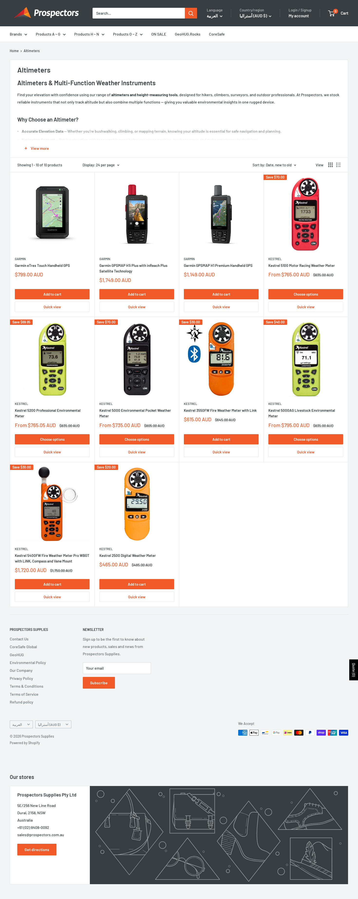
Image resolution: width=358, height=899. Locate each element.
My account (299, 15)
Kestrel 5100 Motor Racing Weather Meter (301, 265)
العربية (17, 724)
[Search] (191, 13)
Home (14, 51)
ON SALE (158, 34)
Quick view (52, 307)
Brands (16, 34)
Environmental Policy (28, 662)
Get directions (37, 849)
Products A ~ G (48, 34)
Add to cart (52, 294)
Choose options (306, 294)
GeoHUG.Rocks (187, 34)
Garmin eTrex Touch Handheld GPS (42, 265)
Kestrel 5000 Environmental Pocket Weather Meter (135, 413)
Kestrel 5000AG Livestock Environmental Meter (301, 413)
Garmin (20, 259)
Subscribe (99, 682)
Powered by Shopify (25, 743)
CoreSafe (217, 34)
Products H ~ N (86, 34)
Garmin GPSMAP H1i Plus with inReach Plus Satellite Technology (133, 268)
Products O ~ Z (125, 34)
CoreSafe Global (23, 646)
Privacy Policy (21, 678)
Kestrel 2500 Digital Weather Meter (127, 555)
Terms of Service (24, 694)
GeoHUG (17, 654)
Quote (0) (354, 670)
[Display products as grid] (330, 165)
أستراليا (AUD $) (49, 724)
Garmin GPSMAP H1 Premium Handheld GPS (218, 265)
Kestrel (275, 259)
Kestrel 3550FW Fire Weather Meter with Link (220, 410)
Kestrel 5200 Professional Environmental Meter (48, 413)
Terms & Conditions (26, 686)
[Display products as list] (338, 165)
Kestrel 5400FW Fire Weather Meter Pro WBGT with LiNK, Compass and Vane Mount (52, 558)
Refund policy (21, 702)
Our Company (21, 670)
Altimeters (32, 51)
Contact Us (19, 639)
